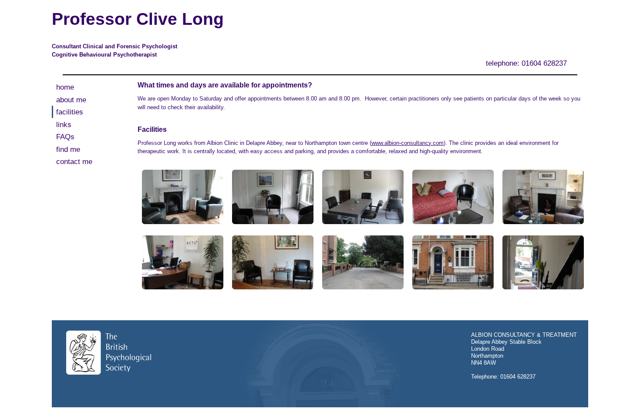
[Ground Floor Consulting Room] (182, 196)
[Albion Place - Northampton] (362, 261)
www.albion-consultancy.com (407, 143)
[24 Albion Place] (452, 261)
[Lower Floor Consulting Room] (542, 196)
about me (71, 100)
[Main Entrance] (542, 261)
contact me (74, 162)
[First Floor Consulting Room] (272, 196)
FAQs (65, 137)
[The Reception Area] (272, 261)
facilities (69, 112)
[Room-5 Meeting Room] (362, 196)
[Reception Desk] (182, 261)
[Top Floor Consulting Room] (452, 196)
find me (68, 149)
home (65, 87)
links (63, 125)
